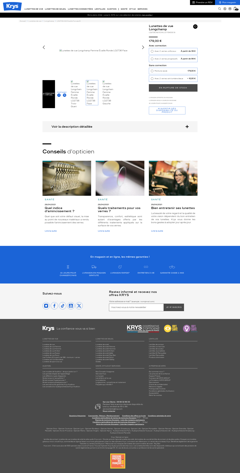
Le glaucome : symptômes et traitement (111, 382)
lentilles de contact (51, 439)
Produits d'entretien (156, 357)
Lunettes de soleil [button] (55, 9)
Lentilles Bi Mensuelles (157, 353)
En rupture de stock (173, 88)
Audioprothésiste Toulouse (142, 431)
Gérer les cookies (155, 395)
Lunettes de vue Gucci (50, 355)
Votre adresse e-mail (131, 301)
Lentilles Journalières (157, 351)
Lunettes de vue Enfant (51, 351)
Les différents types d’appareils (54, 376)
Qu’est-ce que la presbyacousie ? (54, 382)
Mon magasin (229, 2)
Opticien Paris (51, 429)
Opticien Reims (79, 431)
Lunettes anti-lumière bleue (52, 359)
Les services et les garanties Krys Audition (58, 384)
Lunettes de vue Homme (51, 349)
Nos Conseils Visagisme (105, 371)
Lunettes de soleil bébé (104, 353)
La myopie (100, 376)
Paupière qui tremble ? (104, 384)
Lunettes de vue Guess (51, 353)
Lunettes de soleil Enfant (105, 351)
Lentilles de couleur (156, 349)
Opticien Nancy (106, 431)
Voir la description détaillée (72, 126)
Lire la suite (51, 231)
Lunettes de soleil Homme (105, 349)
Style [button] (132, 9)
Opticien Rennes (164, 429)
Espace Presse (154, 376)
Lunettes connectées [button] (80, 9)
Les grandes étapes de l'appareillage (56, 374)
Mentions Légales (155, 387)
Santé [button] (124, 9)
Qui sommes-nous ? (156, 371)
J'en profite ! (147, 15)
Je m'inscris (174, 307)
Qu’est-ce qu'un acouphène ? (53, 378)
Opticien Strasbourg (122, 429)
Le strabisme (101, 380)
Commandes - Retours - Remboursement (104, 416)
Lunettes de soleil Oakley (105, 359)
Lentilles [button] (100, 9)
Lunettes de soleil (102, 344)
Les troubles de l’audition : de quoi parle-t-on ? (59, 371)
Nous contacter (109, 411)
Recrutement (154, 382)
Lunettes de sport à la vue (52, 361)
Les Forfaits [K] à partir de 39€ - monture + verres (61, 357)
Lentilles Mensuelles (156, 355)
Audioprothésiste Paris (122, 431)
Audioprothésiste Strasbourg (183, 431)
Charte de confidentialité (158, 384)
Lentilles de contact (156, 344)
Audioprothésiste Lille (162, 431)
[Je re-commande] (230, 8)
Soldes (98, 361)
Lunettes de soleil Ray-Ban (106, 355)
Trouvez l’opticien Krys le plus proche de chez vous (113, 446)
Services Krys (101, 374)
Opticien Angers (92, 431)
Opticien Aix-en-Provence (62, 431)
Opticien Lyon (78, 429)
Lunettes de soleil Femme (105, 347)
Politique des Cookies (157, 389)
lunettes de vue (64, 439)
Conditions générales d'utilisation (161, 391)
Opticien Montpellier (149, 429)
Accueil (23, 21)
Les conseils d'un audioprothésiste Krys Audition (61, 387)
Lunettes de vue (35, 21)
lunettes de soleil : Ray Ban (150, 443)
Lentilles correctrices (157, 347)
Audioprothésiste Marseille (120, 433)
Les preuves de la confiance (159, 374)
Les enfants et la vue (103, 378)
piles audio (90, 439)
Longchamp (49, 21)
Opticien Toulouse (65, 429)
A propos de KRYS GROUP (159, 378)
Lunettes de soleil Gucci (105, 357)
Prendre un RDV (204, 2)
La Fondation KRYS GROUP (160, 380)
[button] (235, 8)
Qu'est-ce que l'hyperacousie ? (54, 380)
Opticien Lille (136, 429)
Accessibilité (153, 393)
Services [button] (142, 9)
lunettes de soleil (77, 439)
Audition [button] (111, 9)
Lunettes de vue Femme (51, 347)
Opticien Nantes (107, 429)
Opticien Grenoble (179, 429)
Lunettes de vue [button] (33, 9)
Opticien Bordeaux (92, 429)
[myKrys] (225, 8)
